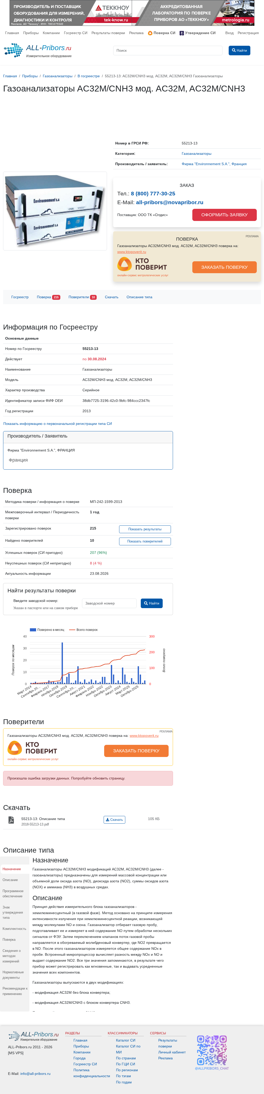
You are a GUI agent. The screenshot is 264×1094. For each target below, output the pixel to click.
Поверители (82, 297)
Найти (153, 603)
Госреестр (20, 297)
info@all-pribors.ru (35, 1074)
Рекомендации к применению (15, 991)
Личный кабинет (172, 1052)
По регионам (127, 1070)
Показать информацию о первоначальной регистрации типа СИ (57, 424)
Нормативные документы (13, 974)
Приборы (31, 33)
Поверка (48, 297)
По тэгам (123, 1076)
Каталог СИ (125, 1040)
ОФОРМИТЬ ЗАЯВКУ (224, 214)
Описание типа (139, 297)
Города (79, 1058)
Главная (12, 33)
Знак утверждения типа (13, 912)
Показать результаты (144, 529)
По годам (124, 1082)
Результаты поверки (108, 33)
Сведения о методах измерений (12, 956)
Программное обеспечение (13, 893)
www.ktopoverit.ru (131, 252)
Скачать (111, 297)
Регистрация (248, 33)
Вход (229, 33)
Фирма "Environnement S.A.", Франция (214, 164)
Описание (10, 880)
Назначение (12, 869)
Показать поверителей (144, 541)
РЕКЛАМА (252, 236)
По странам (126, 1058)
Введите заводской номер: (35, 601)
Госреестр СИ (75, 33)
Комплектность (14, 929)
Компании (51, 33)
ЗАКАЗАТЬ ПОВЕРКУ (224, 267)
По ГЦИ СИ (125, 1064)
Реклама (136, 33)
